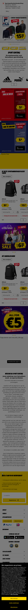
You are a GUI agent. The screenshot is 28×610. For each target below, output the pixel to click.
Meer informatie (14, 594)
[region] (14, 586)
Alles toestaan (14, 598)
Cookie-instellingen (14, 603)
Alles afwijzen (14, 607)
